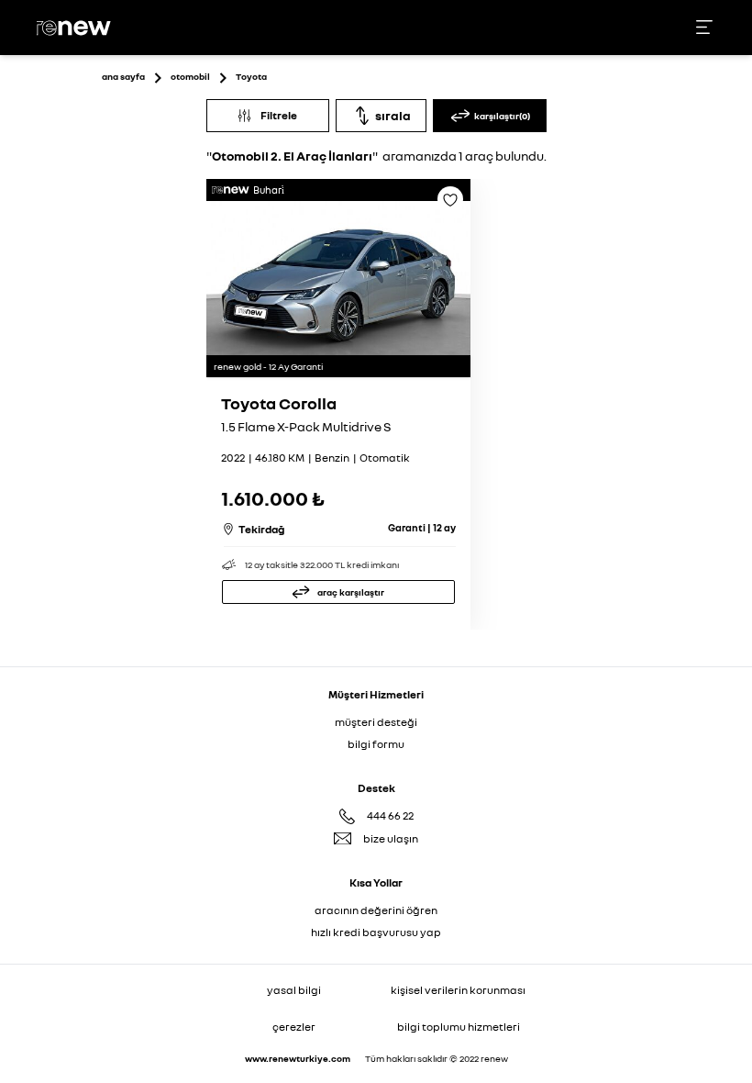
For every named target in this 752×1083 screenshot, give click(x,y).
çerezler (293, 1026)
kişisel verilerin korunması (458, 990)
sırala (393, 115)
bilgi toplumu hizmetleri (458, 1026)
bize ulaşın (390, 838)
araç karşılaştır (350, 591)
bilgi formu (376, 744)
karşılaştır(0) (502, 115)
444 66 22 (390, 815)
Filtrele (278, 115)
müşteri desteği (376, 722)
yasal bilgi (294, 990)
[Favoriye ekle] (450, 205)
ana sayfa (123, 76)
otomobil (190, 76)
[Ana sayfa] (76, 28)
